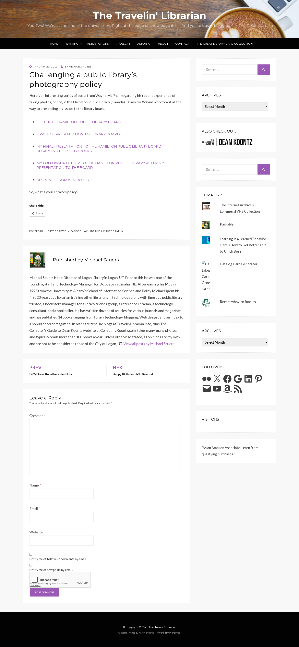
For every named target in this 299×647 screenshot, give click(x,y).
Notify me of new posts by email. (51, 570)
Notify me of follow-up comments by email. (58, 559)
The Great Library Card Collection (225, 43)
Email (34, 508)
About (163, 43)
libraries (95, 231)
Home (54, 43)
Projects (123, 43)
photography (113, 231)
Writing (72, 43)
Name (35, 485)
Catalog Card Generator (239, 264)
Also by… (144, 43)
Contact (182, 43)
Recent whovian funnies (238, 302)
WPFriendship (146, 632)
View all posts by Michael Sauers (148, 343)
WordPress (175, 632)
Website (36, 532)
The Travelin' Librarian (149, 15)
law (84, 231)
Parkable (227, 224)
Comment (38, 415)
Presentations (97, 43)
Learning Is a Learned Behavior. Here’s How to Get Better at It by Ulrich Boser (243, 245)
